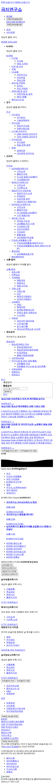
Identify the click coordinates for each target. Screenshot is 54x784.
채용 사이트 (22, 286)
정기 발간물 (22, 326)
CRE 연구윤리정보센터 (12, 724)
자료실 (15, 318)
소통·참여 (10, 269)
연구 (8, 112)
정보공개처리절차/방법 (27, 350)
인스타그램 (11, 769)
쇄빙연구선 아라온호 (21, 191)
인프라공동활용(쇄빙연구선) (30, 243)
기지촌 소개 (11, 619)
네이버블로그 (12, 761)
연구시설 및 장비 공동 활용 (24, 361)
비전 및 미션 (17, 66)
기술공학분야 (23, 120)
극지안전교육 (12, 686)
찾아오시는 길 (12, 688)
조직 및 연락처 (18, 83)
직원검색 (10, 694)
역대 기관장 (22, 64)
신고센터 (21, 315)
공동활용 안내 (23, 364)
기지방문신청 (23, 226)
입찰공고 (16, 372)
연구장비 (10, 640)
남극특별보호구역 (25, 254)
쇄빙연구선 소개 (24, 193)
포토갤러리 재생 (23, 681)
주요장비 (10, 592)
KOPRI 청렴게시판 (25, 310)
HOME (9, 16)
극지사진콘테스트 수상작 (28, 329)
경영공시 (16, 375)
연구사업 (16, 123)
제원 (8, 637)
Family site (10, 716)
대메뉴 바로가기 (22, 2)
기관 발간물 (22, 323)
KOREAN (20, 22)
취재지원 (21, 307)
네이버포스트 (12, 766)
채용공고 (21, 283)
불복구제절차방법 (25, 355)
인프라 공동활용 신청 (21, 240)
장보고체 (21, 80)
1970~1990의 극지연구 (27, 137)
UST (19, 294)
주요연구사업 (23, 126)
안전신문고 (6, 735)
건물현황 (10, 589)
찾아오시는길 (18, 99)
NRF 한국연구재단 (9, 727)
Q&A (19, 304)
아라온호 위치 (23, 199)
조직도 (20, 86)
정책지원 (21, 151)
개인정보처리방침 (14, 711)
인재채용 (16, 277)
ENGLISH (14, 19)
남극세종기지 (7, 565)
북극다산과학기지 (20, 182)
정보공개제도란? (24, 347)
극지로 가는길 (18, 218)
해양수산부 (6, 732)
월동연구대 (22, 174)
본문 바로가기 (7, 2)
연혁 (14, 69)
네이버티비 (11, 763)
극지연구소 (11, 9)
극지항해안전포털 (25, 237)
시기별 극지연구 (19, 131)
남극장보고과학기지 (21, 204)
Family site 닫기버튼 (10, 741)
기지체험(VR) (23, 180)
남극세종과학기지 (20, 168)
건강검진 (21, 232)
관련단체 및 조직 (19, 91)
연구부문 (21, 142)
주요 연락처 (22, 88)
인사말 (15, 58)
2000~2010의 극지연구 (27, 134)
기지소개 (21, 171)
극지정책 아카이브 (25, 153)
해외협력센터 (18, 257)
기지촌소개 (22, 188)
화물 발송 (21, 235)
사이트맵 (10, 32)
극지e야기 (5, 730)
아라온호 (21, 77)
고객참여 (16, 302)
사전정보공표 (18, 358)
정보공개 (10, 341)
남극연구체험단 (24, 299)
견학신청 (21, 291)
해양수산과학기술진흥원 (12, 721)
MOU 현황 (21, 97)
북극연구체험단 (24, 296)
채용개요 (21, 280)
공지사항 (16, 272)
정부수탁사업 (23, 128)
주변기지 (10, 595)
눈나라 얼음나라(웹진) (27, 177)
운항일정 (21, 196)
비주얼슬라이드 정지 (10, 451)
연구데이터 (17, 139)
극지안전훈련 (23, 229)
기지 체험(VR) (23, 215)
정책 (14, 148)
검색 (8, 29)
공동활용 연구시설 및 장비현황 (31, 366)
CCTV (4, 602)
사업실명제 (17, 369)
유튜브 (9, 772)
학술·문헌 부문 (24, 145)
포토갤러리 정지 (8, 681)
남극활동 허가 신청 (26, 224)
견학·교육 (16, 288)
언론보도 (16, 275)
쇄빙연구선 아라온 (9, 571)
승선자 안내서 (12, 645)
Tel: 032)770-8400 (10, 747)
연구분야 (16, 115)
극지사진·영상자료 (25, 321)
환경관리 (16, 251)
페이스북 (10, 758)
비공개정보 (22, 353)
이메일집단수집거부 (15, 708)
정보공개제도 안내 (20, 344)
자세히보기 (12, 602)
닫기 (3, 379)
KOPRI (9, 56)
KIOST (4, 719)
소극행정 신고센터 (9, 738)
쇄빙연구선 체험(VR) (26, 202)
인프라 (9, 166)
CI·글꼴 (15, 72)
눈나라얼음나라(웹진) (27, 213)
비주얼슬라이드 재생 (28, 451)
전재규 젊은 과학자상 (27, 312)
